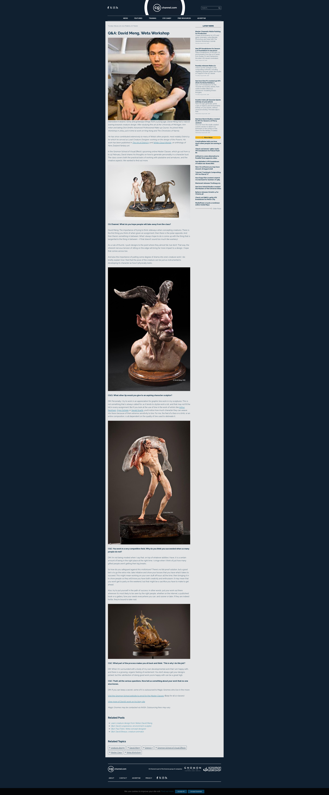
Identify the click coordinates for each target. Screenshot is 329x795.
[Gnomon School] (192, 769)
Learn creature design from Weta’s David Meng (131, 723)
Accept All (181, 791)
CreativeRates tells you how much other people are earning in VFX (208, 143)
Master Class (116, 752)
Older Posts (217, 208)
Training (152, 18)
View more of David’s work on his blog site (126, 701)
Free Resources (184, 18)
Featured (138, 18)
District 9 (149, 748)
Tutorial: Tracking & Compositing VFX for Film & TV (208, 173)
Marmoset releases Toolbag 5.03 (207, 183)
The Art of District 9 (140, 142)
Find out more (167, 791)
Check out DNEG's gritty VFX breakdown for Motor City (206, 198)
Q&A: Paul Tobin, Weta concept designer (128, 729)
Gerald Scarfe (137, 410)
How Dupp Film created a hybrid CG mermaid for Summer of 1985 (207, 179)
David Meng (134, 748)
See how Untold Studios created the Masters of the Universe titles (208, 188)
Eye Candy (167, 18)
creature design (118, 748)
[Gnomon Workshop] (212, 769)
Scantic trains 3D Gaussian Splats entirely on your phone (208, 101)
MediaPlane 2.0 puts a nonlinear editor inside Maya (207, 204)
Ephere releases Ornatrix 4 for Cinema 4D (206, 193)
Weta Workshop (134, 752)
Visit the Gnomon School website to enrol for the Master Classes (136, 696)
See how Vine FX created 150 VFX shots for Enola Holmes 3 (208, 82)
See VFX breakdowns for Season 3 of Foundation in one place (207, 49)
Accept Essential (196, 791)
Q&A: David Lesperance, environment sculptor (131, 726)
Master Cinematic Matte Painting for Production (208, 32)
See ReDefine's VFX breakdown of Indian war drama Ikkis (207, 162)
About (111, 778)
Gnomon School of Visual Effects (171, 748)
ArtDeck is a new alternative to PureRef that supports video (207, 157)
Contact (123, 778)
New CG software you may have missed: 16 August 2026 (207, 168)
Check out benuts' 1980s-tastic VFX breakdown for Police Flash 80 (207, 151)
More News (208, 137)
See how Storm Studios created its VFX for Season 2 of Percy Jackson (207, 121)
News (125, 18)
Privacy (149, 778)
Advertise (201, 18)
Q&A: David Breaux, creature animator (127, 732)
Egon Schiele (123, 410)
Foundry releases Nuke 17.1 (205, 66)
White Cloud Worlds (162, 142)
